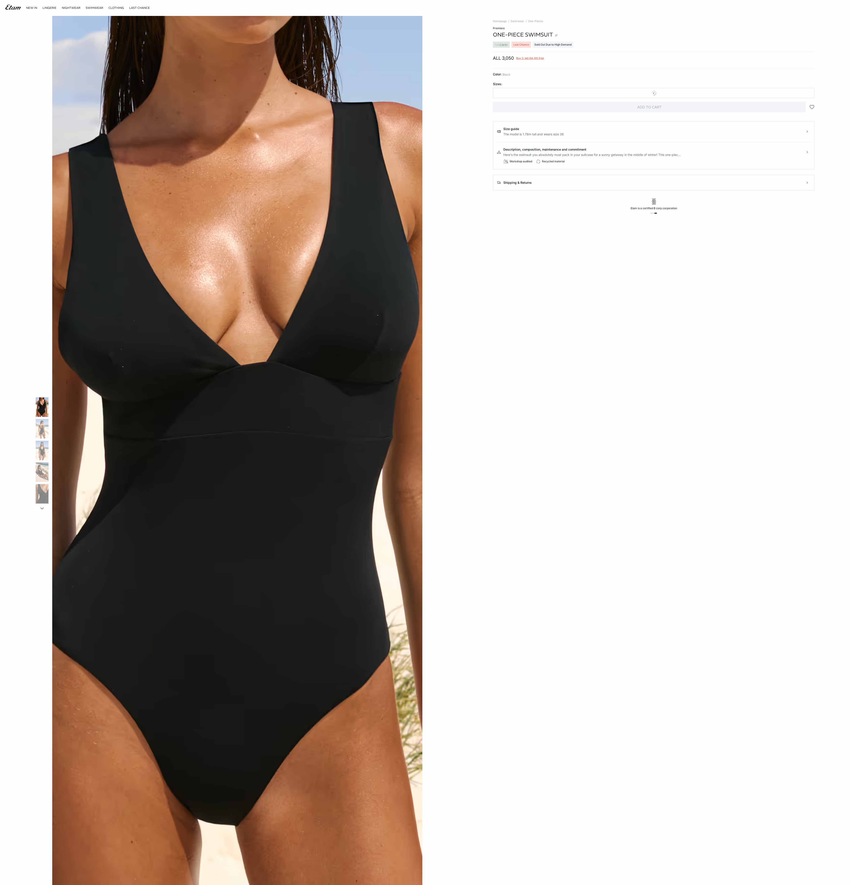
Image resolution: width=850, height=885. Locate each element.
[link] (31, 8)
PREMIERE (499, 28)
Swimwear (517, 21)
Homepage (500, 21)
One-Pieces (535, 21)
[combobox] (654, 93)
